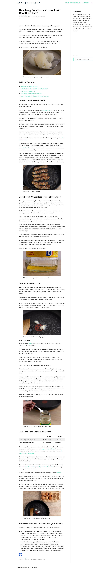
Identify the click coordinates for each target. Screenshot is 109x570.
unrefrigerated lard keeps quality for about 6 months (37, 467)
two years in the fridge (47, 449)
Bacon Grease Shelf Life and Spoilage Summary (35, 96)
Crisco (59, 472)
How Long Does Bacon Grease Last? (31, 93)
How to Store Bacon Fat (28, 91)
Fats (20, 18)
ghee (29, 148)
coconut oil (22, 148)
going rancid (46, 110)
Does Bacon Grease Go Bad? (29, 86)
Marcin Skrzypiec (23, 14)
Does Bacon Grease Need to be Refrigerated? (34, 89)
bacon (31, 343)
